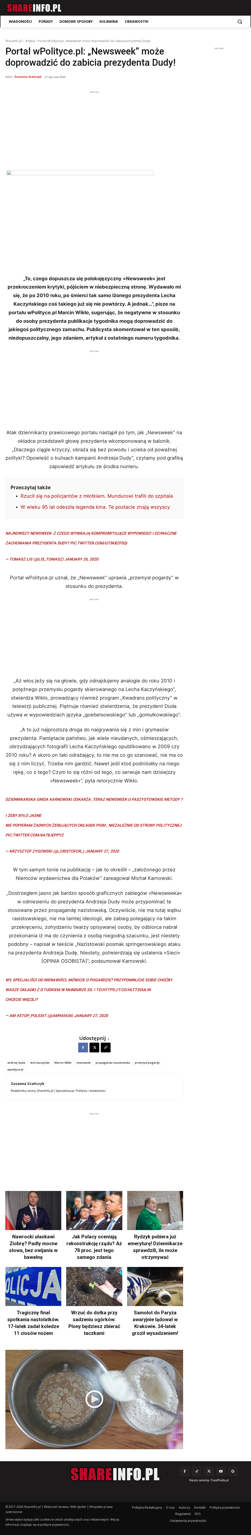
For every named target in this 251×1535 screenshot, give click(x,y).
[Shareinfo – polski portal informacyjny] (34, 8)
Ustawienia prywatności (188, 1521)
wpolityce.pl (15, 1069)
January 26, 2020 (81, 559)
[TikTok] (196, 1471)
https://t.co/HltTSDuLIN (126, 989)
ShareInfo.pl (13, 41)
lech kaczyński (40, 1062)
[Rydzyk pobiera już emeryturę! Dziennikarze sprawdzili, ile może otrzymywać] (155, 1210)
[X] (94, 1047)
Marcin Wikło (63, 1062)
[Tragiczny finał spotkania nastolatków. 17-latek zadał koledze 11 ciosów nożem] (33, 1286)
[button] (240, 21)
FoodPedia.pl (220, 1480)
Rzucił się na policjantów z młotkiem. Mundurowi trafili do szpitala (97, 496)
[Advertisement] (94, 129)
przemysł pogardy (147, 1062)
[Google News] (233, 1471)
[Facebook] (83, 1047)
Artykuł (30, 41)
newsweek (83, 1062)
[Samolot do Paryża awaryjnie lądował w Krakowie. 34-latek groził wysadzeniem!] (155, 1286)
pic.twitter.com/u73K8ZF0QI (98, 543)
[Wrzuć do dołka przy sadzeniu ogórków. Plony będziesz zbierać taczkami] (94, 1286)
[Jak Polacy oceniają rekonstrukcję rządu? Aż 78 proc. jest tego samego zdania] (94, 1210)
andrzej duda (16, 1062)
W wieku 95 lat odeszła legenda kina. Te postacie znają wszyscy (95, 507)
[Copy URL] (106, 1047)
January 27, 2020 (102, 851)
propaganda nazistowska (113, 1062)
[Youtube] (221, 1471)
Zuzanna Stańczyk (27, 76)
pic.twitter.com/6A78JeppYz (34, 835)
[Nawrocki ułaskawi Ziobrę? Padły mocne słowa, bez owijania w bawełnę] (33, 1210)
